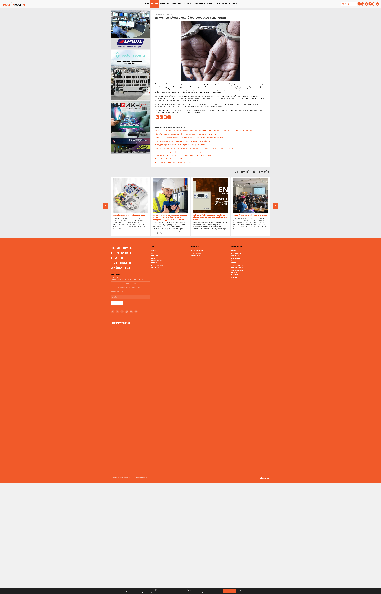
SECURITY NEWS (196, 253)
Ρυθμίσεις (243, 591)
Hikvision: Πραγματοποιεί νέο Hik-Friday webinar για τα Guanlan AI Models (185, 134)
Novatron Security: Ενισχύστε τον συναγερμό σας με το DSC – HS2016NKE (183, 155)
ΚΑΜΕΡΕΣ (234, 263)
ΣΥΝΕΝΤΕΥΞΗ (234, 275)
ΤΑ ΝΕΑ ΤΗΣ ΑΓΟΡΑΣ (197, 251)
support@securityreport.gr (129, 288)
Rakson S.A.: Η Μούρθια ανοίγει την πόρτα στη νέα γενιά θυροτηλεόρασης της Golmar (189, 138)
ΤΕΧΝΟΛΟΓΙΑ (234, 277)
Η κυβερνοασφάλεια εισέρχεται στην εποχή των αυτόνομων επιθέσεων (183, 141)
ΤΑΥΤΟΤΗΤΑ (210, 4)
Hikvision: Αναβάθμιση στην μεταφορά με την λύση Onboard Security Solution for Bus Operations (194, 148)
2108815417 (129, 284)
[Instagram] (370, 4)
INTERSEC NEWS (196, 256)
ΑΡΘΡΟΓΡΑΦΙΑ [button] (164, 4)
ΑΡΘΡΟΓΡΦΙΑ (155, 256)
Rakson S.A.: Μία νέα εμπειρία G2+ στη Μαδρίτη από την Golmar (180, 159)
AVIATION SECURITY (237, 270)
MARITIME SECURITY (237, 268)
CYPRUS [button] (234, 4)
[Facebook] (359, 4)
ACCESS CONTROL (236, 253)
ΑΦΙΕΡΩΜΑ (234, 273)
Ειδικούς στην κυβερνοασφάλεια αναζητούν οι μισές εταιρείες (179, 152)
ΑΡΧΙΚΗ (147, 4)
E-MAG (189, 4)
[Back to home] (14, 4)
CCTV (232, 261)
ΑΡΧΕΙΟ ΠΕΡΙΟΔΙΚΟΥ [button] (178, 4)
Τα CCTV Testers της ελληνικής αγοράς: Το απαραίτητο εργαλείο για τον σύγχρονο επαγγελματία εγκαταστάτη (170, 217)
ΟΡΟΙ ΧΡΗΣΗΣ (155, 268)
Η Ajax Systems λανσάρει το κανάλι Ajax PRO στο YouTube (178, 162)
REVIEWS (233, 251)
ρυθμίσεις (206, 592)
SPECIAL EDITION (199, 4)
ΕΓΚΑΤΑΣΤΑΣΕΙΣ (235, 258)
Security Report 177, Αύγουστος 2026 (129, 215)
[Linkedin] (362, 4)
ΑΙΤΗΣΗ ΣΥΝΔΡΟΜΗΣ (223, 4)
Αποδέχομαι (229, 591)
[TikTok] (366, 4)
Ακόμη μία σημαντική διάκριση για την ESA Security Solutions (180, 145)
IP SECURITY (235, 256)
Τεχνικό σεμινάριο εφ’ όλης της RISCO (250, 215)
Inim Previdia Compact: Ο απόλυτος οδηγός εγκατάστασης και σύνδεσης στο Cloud (210, 217)
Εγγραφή (116, 303)
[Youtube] (373, 4)
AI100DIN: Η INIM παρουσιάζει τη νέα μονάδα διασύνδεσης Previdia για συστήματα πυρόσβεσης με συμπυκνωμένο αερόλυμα (203, 130)
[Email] (136, 311)
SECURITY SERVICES (237, 265)
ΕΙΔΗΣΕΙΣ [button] (154, 4)
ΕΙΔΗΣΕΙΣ (154, 253)
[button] (105, 206)
